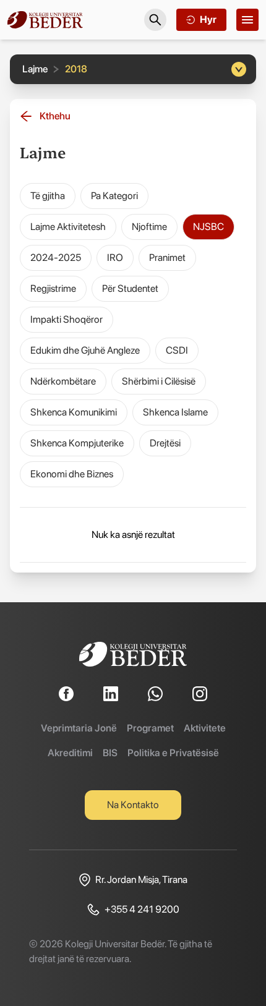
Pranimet (167, 257)
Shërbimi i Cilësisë (158, 381)
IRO (115, 257)
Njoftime (149, 226)
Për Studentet (130, 288)
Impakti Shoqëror (66, 319)
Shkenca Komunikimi (73, 412)
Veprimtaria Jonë (79, 728)
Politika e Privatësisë (173, 753)
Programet (150, 728)
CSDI (177, 350)
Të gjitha (47, 196)
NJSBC (208, 226)
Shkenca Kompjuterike (77, 443)
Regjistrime (53, 288)
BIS (110, 753)
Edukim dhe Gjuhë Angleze (85, 350)
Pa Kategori (114, 196)
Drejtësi (165, 443)
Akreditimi (70, 753)
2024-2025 (55, 257)
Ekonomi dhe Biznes (71, 474)
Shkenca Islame (175, 412)
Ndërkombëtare (63, 381)
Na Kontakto (133, 805)
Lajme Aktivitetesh (68, 226)
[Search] (155, 20)
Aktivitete (205, 728)
